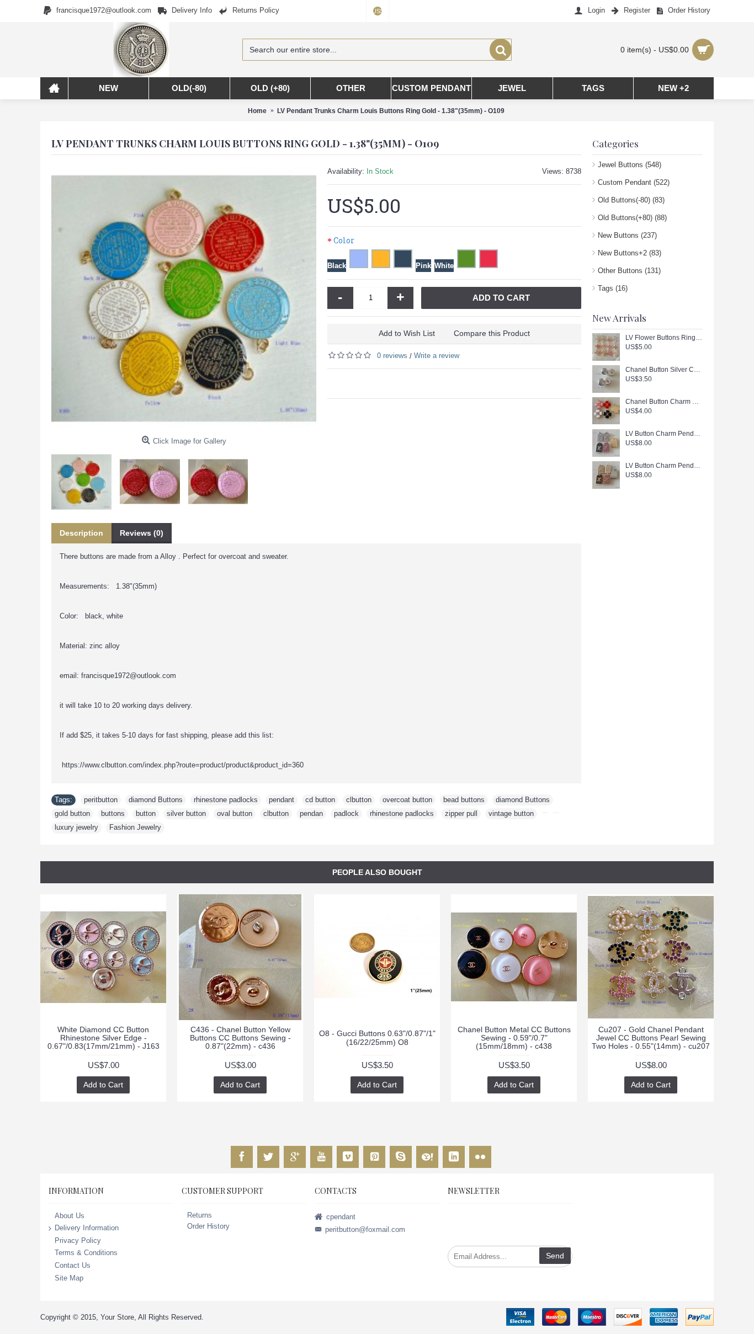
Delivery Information (87, 1228)
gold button (72, 813)
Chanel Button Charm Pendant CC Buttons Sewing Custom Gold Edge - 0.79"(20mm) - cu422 (664, 401)
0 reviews (392, 355)
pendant (281, 800)
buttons (113, 813)
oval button (234, 813)
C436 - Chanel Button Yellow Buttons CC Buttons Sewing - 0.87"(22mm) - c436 (240, 1038)
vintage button (511, 813)
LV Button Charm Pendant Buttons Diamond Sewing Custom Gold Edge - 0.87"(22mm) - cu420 (664, 465)
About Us (69, 1215)
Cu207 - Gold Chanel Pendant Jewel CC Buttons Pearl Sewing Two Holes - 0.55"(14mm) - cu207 (651, 1038)
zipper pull (461, 813)
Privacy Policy (78, 1240)
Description (81, 533)
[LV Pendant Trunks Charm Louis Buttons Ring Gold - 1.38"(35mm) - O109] (183, 298)
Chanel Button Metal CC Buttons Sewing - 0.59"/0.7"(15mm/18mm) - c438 (514, 1038)
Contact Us (73, 1265)
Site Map (69, 1277)
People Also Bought (377, 872)
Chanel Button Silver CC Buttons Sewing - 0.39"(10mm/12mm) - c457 (664, 369)
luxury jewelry (76, 827)
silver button (186, 813)
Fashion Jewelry (135, 827)
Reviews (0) (141, 533)
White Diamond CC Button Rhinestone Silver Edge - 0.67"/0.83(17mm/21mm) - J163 (103, 1038)
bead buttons (464, 800)
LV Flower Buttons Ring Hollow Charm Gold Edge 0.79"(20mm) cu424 (664, 337)
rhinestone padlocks (226, 800)
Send (555, 1255)
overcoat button (407, 800)
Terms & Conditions (86, 1252)
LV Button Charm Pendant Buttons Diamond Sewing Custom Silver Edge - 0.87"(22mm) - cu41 (664, 433)
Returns (199, 1215)
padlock (346, 813)
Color (343, 240)
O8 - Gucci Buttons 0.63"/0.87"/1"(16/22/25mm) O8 (377, 1037)
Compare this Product (492, 333)
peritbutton (101, 800)
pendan (311, 813)
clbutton (358, 800)
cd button (320, 800)
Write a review (436, 355)
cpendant (340, 1216)
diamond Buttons (156, 800)
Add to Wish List (407, 333)
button (146, 813)
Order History (208, 1226)
